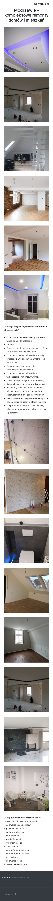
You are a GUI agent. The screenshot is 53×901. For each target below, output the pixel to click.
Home (5, 877)
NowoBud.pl (41, 3)
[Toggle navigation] (5, 3)
